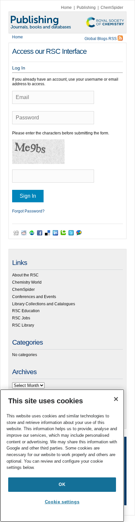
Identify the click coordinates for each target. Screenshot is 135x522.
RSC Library (23, 325)
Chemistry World (27, 282)
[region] (62, 455)
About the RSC (25, 275)
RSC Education (26, 311)
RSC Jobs (21, 318)
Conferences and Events (34, 296)
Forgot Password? (28, 211)
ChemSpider (112, 7)
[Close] (116, 399)
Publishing (86, 7)
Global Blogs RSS (101, 38)
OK (62, 484)
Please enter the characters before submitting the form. (60, 133)
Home (66, 7)
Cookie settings (62, 501)
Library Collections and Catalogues (43, 304)
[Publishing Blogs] (67, 22)
